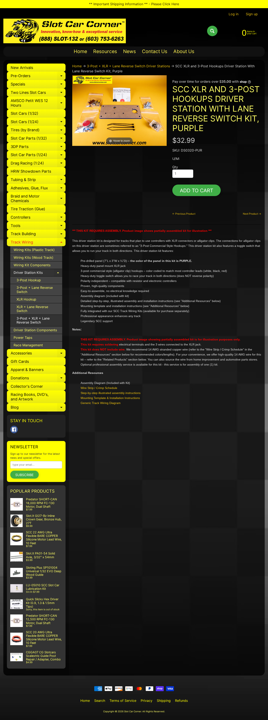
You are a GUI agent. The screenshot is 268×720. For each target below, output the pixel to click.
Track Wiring (38, 243)
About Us (183, 51)
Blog (38, 408)
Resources (105, 51)
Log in (233, 14)
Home (80, 51)
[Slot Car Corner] (64, 31)
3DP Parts (38, 147)
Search (99, 700)
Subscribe (24, 475)
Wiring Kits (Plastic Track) (34, 250)
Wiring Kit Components (32, 265)
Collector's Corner (27, 386)
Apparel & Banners (27, 369)
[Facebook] (14, 429)
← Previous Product (183, 213)
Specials (38, 85)
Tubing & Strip (38, 180)
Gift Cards (20, 361)
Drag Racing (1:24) (38, 164)
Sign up (252, 14)
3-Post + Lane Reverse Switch (35, 289)
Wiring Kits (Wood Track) (33, 257)
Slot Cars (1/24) (38, 123)
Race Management (28, 345)
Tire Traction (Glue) (28, 209)
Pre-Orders (38, 77)
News (129, 51)
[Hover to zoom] (119, 110)
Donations (38, 379)
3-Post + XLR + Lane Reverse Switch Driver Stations (128, 66)
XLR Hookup (26, 299)
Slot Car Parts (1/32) (38, 139)
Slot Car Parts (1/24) (38, 156)
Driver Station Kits (38, 273)
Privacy (146, 700)
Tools (38, 226)
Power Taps (23, 337)
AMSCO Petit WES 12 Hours (38, 103)
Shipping (164, 700)
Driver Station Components (35, 330)
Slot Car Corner (132, 711)
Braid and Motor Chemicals (38, 198)
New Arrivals (22, 67)
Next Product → (252, 213)
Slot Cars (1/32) (24, 113)
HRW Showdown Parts (31, 171)
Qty (175, 167)
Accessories (38, 354)
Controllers (38, 218)
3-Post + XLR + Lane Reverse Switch (33, 320)
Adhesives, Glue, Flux (38, 189)
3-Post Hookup (29, 280)
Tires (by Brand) (38, 131)
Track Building (38, 235)
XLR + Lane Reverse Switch (32, 309)
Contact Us (154, 51)
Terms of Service (123, 700)
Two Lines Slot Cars (38, 93)
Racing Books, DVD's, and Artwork (30, 396)
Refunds (181, 700)
